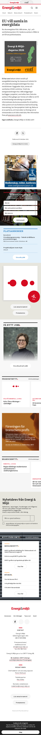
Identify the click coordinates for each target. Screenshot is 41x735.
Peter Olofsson (20, 673)
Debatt (10, 13)
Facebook (15, 621)
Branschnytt (18, 13)
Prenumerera (20, 313)
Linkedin (21, 621)
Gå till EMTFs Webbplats (32, 537)
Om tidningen (17, 616)
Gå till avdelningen (33, 379)
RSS (26, 621)
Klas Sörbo (20, 679)
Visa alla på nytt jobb (20, 366)
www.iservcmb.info (14, 115)
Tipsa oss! (27, 616)
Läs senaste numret (20, 307)
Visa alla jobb (20, 257)
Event (36, 13)
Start (4, 13)
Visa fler (20, 566)
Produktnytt (28, 13)
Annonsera (7, 616)
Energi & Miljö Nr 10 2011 (20, 144)
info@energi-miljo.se (20, 647)
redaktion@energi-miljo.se (20, 686)
